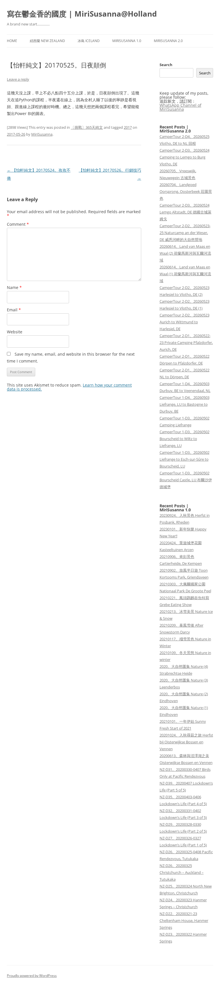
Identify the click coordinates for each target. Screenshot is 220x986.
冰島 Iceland (89, 40)
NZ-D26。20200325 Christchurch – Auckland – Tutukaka (182, 872)
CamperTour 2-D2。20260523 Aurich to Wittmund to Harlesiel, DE (184, 321)
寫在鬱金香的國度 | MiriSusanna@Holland (82, 14)
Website (14, 331)
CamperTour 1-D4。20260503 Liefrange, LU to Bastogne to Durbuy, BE (184, 404)
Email (14, 309)
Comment (18, 224)
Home (12, 40)
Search (166, 64)
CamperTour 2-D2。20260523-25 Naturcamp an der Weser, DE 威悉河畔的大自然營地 (185, 232)
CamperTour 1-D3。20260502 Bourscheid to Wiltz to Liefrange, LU (184, 438)
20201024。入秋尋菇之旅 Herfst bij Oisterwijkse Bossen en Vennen (186, 741)
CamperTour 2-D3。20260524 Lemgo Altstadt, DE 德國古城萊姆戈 (185, 212)
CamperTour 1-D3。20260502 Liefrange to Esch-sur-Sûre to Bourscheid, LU (184, 459)
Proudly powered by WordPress (32, 975)
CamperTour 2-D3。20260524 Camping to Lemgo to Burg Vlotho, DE (184, 157)
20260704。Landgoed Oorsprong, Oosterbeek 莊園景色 (186, 191)
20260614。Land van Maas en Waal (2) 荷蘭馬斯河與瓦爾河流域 (185, 253)
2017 (128, 127)
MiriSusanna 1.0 (126, 40)
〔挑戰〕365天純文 (87, 127)
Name (14, 287)
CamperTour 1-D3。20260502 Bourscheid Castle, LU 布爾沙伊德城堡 (186, 479)
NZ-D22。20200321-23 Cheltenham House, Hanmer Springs (184, 920)
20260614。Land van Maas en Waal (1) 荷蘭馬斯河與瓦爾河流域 (185, 273)
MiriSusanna (41, 134)
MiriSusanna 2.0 (168, 40)
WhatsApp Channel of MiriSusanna (180, 107)
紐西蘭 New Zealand (47, 40)
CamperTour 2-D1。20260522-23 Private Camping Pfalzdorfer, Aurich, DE (186, 342)
